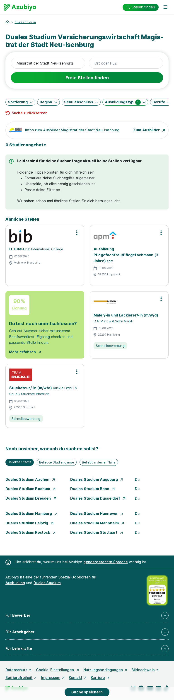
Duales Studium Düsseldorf (95, 498)
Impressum (50, 677)
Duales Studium (25, 22)
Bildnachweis (143, 670)
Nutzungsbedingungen (103, 670)
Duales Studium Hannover (94, 513)
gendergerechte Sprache (105, 562)
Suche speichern (86, 692)
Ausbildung (15, 582)
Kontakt (75, 677)
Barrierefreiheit (19, 677)
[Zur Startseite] (20, 7)
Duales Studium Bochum (28, 488)
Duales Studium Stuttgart (94, 532)
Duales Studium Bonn (90, 488)
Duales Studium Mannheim (95, 523)
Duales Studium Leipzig (27, 523)
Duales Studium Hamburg (29, 513)
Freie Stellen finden (87, 77)
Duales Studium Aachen (28, 479)
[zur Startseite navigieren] (7, 22)
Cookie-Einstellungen (55, 670)
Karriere (98, 677)
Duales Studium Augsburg (94, 479)
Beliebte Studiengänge (56, 462)
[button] (20, 102)
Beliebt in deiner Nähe (99, 462)
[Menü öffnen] (165, 7)
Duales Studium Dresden (28, 498)
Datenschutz (16, 670)
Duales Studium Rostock (28, 532)
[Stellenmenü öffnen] (76, 232)
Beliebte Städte (19, 462)
